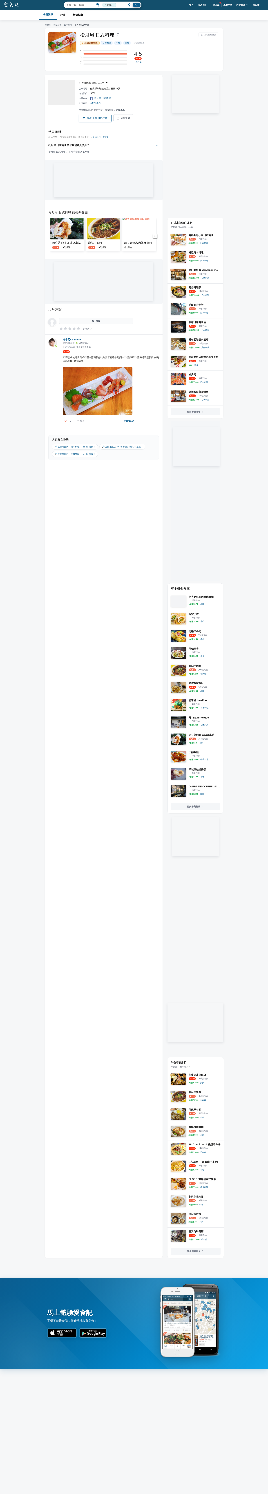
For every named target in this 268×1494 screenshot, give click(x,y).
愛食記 (48, 25)
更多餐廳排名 (193, 411)
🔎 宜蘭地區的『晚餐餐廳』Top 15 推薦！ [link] (74, 454)
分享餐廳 (125, 118)
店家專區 (240, 5)
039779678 (95, 103)
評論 (62, 14)
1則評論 (138, 62)
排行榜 (256, 5)
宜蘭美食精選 (91, 43)
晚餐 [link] (127, 43)
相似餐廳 (78, 14)
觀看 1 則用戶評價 (97, 118)
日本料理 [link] (107, 43)
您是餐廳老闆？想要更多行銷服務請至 (102, 110)
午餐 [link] (118, 43)
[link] (204, 243)
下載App (215, 5)
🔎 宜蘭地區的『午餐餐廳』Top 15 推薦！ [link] (122, 446)
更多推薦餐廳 (193, 806)
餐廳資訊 (48, 14)
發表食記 (202, 5)
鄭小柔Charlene (72, 339)
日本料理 (68, 25)
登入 (191, 5)
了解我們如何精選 (100, 137)
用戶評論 (55, 309)
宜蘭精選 (58, 25)
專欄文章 (227, 5)
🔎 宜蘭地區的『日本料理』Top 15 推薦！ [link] (74, 446)
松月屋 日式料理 (97, 34)
